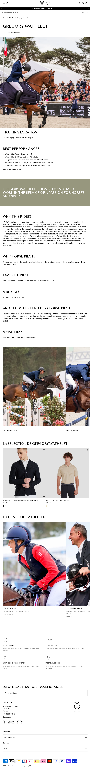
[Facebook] (4, 722)
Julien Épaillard (74, 607)
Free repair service (52, 663)
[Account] (79, 3)
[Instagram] (9, 722)
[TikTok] (17, 722)
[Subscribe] (84, 693)
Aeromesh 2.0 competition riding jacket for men (20, 499)
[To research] (7, 3)
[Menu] (4, 3)
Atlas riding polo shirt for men (57, 499)
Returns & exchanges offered (14, 663)
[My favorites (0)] (82, 3)
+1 (4, 505)
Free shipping (52, 645)
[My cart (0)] (86, 3)
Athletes (11, 18)
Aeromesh (10, 281)
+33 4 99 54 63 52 (9, 714)
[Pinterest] (13, 722)
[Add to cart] (43, 495)
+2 (47, 505)
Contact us (7, 717)
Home (4, 18)
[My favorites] (43, 450)
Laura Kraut (9, 607)
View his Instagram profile (12, 169)
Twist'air (40, 281)
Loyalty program (9, 645)
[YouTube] (21, 722)
